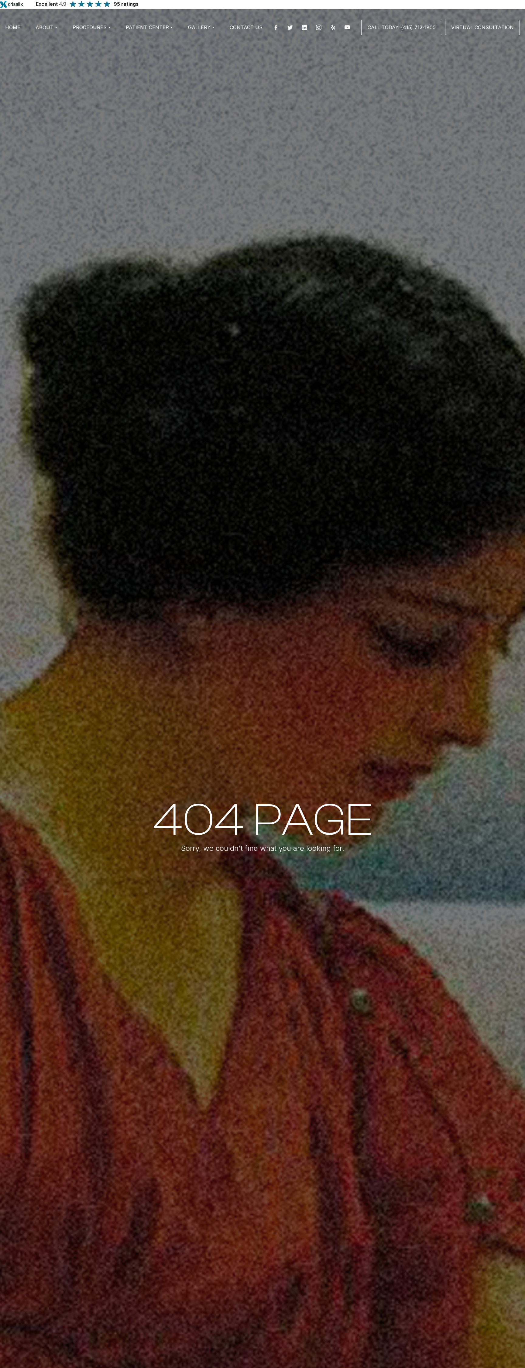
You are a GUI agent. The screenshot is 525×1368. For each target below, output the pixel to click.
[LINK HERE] (378, 23)
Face (115, 63)
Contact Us (246, 27)
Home (12, 27)
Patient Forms (182, 63)
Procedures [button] (90, 27)
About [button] (44, 27)
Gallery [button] (199, 27)
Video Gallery (322, 63)
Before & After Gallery (257, 63)
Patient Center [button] (147, 27)
